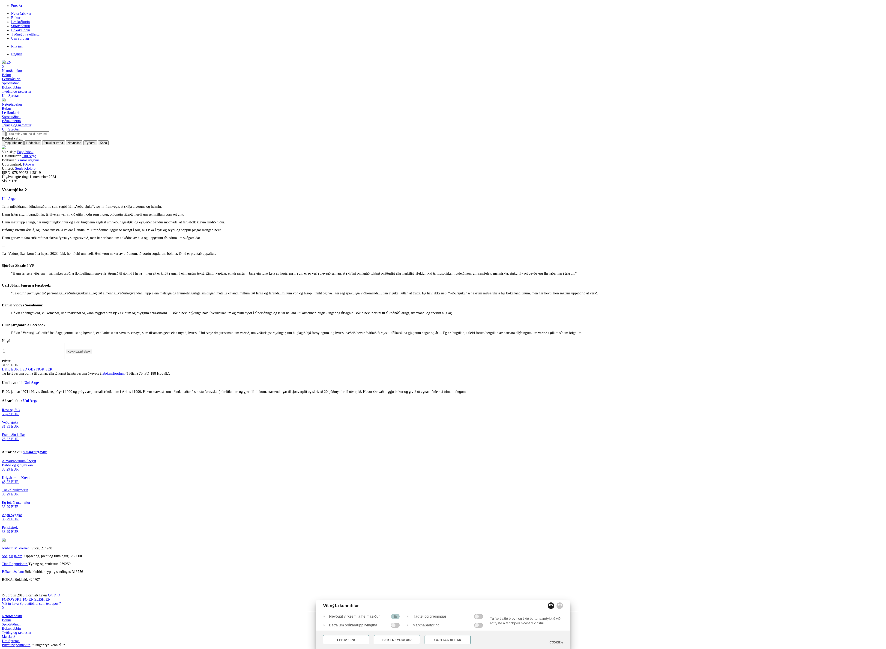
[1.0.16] (556, 642)
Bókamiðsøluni (113, 373)
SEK (49, 369)
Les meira (346, 640)
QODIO (54, 595)
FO (551, 605)
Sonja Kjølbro (25, 168)
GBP (32, 369)
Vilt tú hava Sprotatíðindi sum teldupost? (31, 603)
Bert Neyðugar (397, 640)
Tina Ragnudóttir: (15, 564)
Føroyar (28, 164)
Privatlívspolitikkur (16, 645)
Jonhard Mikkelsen (16, 548)
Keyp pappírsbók (79, 351)
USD (24, 369)
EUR (15, 369)
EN (560, 605)
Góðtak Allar (447, 640)
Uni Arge (29, 156)
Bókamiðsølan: (13, 572)
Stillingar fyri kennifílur (47, 645)
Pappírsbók (25, 152)
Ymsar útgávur (28, 160)
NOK (40, 369)
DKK (6, 369)
